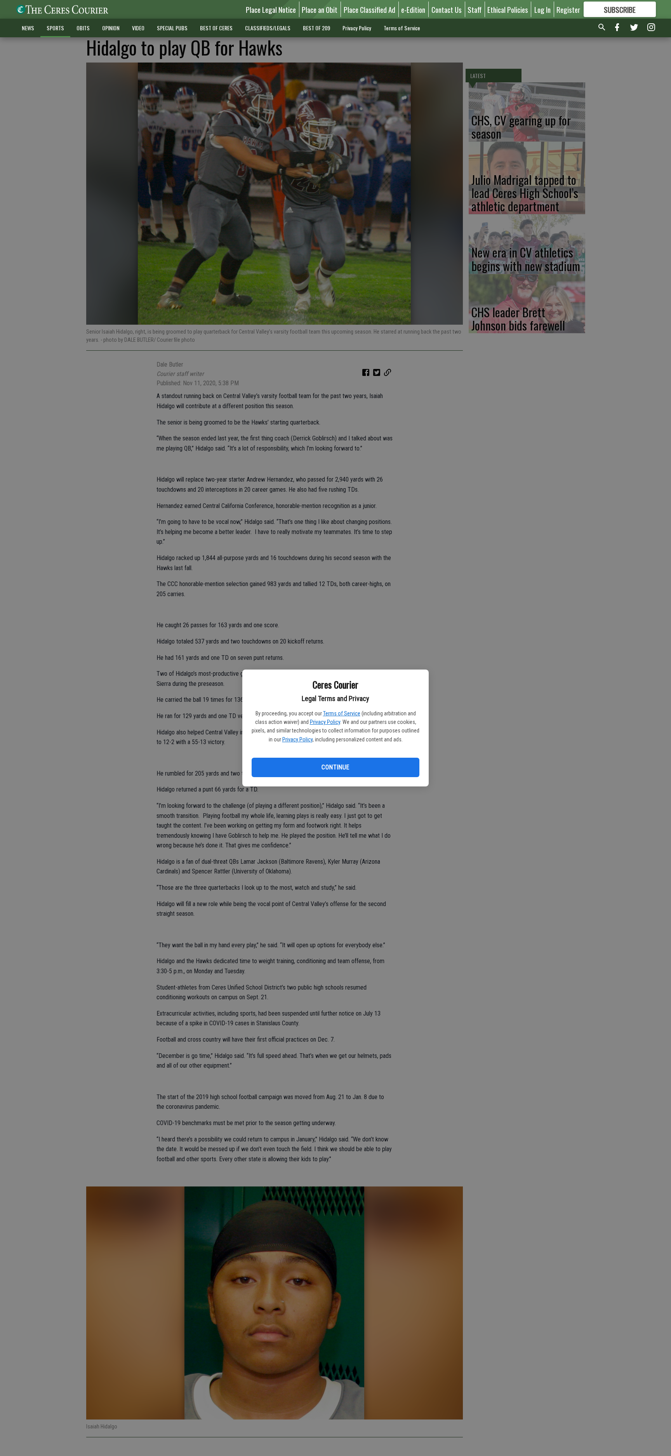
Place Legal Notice (271, 9)
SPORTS (55, 28)
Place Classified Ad (369, 9)
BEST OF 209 (316, 28)
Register (568, 9)
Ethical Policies (507, 9)
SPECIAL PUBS (172, 28)
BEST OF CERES (216, 28)
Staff (475, 9)
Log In (542, 9)
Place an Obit (319, 9)
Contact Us (446, 9)
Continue (335, 767)
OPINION (111, 28)
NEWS (28, 28)
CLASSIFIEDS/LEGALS (267, 28)
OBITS (83, 28)
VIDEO (138, 28)
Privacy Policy (325, 722)
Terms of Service (341, 713)
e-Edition (413, 9)
